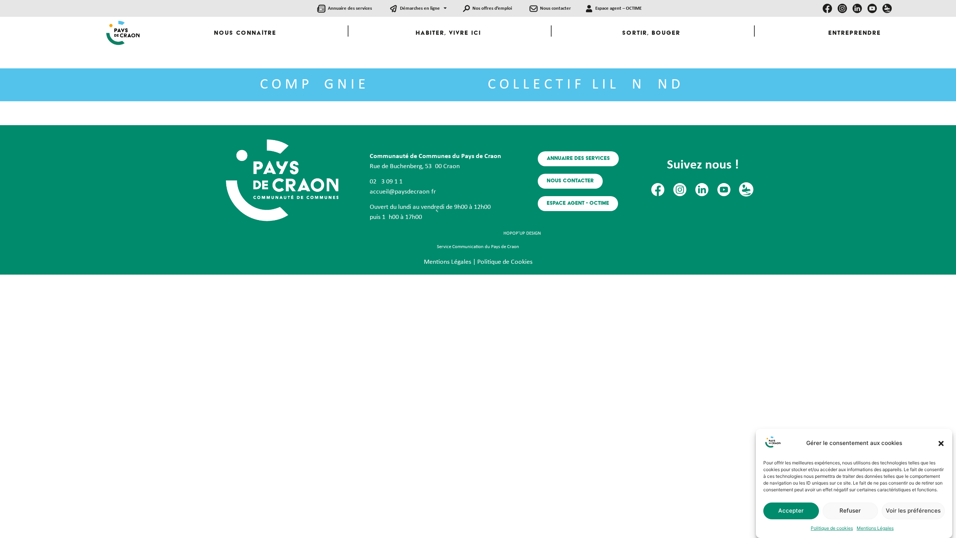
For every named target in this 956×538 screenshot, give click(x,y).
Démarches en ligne (420, 8)
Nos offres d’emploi (492, 8)
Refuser (850, 510)
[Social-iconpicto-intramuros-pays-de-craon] (887, 8)
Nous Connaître (245, 33)
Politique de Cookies (505, 262)
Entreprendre (854, 33)
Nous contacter (555, 8)
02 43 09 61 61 (386, 181)
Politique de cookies (832, 528)
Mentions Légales (875, 528)
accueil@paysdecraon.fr (403, 191)
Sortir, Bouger (651, 33)
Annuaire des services (350, 8)
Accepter (791, 510)
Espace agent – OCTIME (618, 8)
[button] (941, 443)
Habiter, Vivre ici (448, 33)
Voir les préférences (913, 510)
